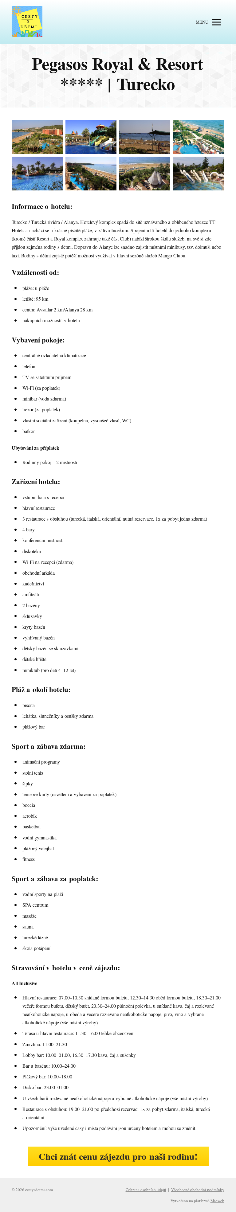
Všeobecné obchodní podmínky (197, 1189)
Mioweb (217, 1200)
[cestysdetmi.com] (27, 22)
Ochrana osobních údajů (146, 1189)
